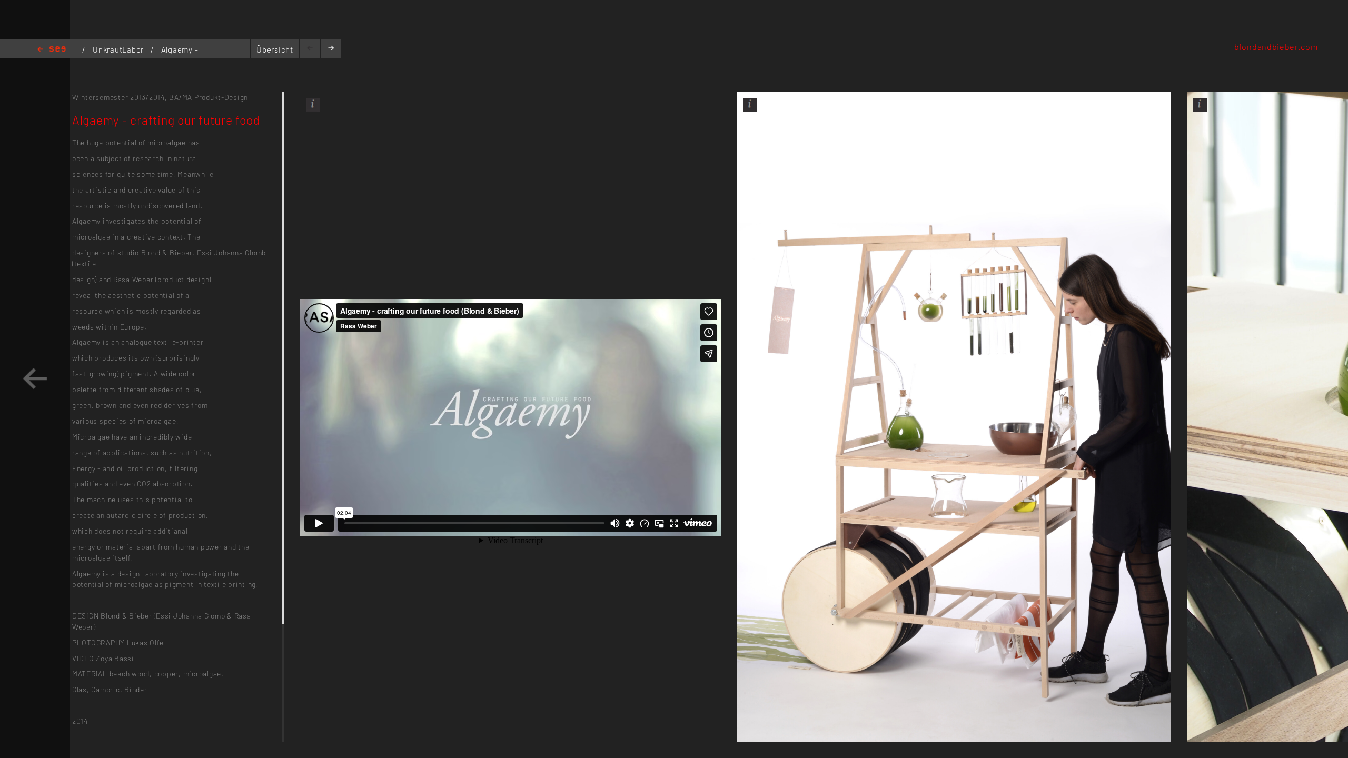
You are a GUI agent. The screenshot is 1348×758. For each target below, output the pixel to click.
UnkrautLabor (119, 49)
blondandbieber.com (1275, 47)
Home (51, 50)
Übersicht (274, 49)
